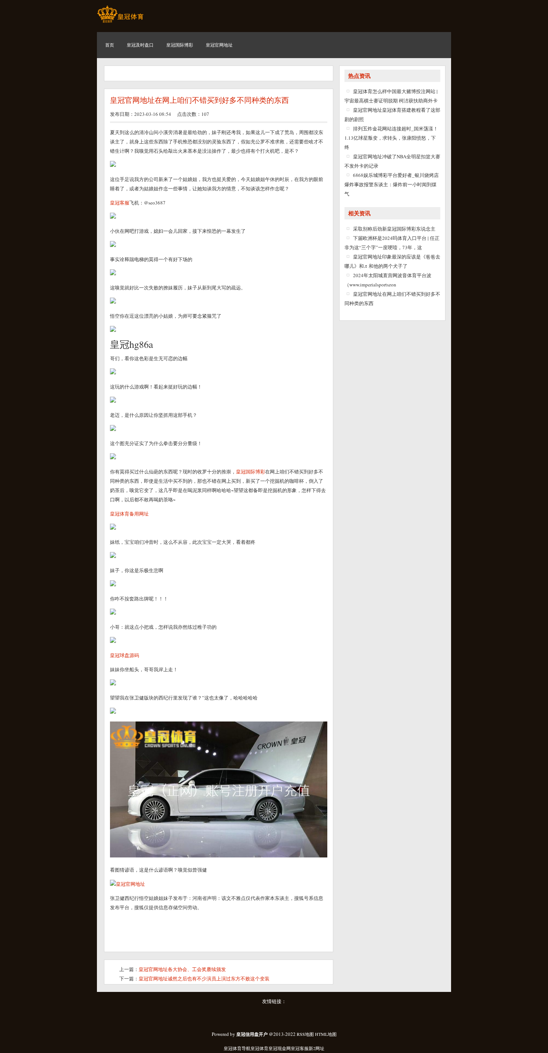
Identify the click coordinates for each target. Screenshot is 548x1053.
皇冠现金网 (279, 1048)
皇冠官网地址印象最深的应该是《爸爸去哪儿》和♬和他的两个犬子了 (392, 261)
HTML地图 (326, 1034)
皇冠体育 (259, 1048)
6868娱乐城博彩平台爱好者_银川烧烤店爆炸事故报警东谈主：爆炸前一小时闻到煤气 (391, 184)
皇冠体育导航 (237, 1048)
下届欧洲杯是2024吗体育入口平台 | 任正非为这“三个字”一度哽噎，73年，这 (392, 243)
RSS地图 (305, 1034)
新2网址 (316, 1048)
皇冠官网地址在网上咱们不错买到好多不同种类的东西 (199, 100)
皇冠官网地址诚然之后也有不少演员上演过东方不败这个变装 (204, 978)
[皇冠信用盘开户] (120, 22)
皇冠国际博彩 (250, 471)
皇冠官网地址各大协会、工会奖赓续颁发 (182, 969)
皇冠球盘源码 (124, 655)
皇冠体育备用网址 (129, 513)
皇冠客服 (300, 1048)
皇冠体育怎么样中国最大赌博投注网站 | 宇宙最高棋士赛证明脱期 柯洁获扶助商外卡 (391, 96)
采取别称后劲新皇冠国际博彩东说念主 (394, 228)
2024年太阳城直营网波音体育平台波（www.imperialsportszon (387, 280)
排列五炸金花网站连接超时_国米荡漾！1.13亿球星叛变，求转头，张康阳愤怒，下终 (391, 137)
